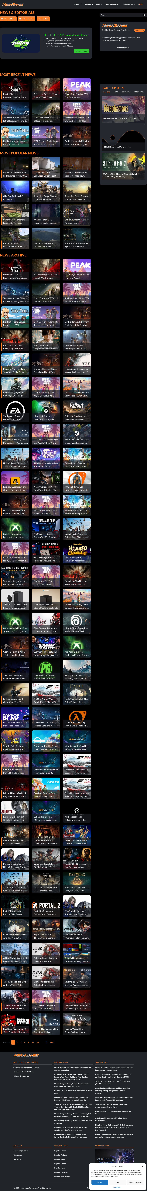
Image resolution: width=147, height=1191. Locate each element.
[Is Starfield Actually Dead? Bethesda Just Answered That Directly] (15, 434)
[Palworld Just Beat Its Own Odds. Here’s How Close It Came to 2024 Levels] (77, 458)
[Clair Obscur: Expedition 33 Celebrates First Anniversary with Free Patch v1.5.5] (46, 882)
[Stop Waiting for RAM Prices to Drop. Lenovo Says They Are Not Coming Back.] (46, 552)
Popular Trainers (60, 1155)
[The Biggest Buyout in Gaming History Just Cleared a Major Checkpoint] (15, 411)
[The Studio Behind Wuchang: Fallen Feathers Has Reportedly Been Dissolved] (77, 929)
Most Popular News (26, 19)
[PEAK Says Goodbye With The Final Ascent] (77, 89)
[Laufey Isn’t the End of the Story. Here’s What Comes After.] (77, 387)
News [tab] (116, 92)
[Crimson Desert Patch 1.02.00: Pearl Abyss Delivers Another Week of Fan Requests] (46, 977)
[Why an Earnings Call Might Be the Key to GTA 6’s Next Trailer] (46, 387)
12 (33, 1042)
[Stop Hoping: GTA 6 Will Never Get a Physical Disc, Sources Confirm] (46, 505)
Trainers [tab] (106, 92)
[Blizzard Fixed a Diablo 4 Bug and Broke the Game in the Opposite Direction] (15, 788)
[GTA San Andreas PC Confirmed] (15, 191)
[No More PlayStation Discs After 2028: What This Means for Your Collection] (46, 529)
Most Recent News (8, 19)
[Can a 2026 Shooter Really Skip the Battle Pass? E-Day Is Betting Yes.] (15, 340)
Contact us (17, 1155)
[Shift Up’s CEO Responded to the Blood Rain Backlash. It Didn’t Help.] (46, 340)
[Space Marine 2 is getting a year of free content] (77, 238)
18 (46, 1042)
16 (38, 1042)
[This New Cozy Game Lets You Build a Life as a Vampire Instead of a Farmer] (46, 458)
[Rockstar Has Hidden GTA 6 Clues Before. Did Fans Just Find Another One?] (77, 112)
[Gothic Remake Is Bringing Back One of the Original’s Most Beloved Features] (77, 136)
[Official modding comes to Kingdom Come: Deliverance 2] (77, 215)
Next (52, 1042)
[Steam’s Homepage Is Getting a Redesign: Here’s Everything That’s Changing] (77, 953)
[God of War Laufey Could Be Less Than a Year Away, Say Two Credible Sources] (77, 599)
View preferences (135, 1182)
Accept (99, 1182)
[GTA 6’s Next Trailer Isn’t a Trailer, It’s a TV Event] (46, 136)
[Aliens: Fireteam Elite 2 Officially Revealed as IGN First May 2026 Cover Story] (15, 835)
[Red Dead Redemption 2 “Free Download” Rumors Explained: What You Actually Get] (15, 1024)
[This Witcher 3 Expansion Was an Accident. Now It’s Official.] (77, 364)
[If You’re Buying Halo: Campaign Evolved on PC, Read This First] (15, 387)
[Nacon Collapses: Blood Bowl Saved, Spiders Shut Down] (46, 482)
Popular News (59, 1168)
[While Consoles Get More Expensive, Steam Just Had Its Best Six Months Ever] (77, 434)
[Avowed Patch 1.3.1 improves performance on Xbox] (46, 215)
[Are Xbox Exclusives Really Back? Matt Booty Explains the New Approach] (77, 647)
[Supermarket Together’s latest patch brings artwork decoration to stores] (15, 215)
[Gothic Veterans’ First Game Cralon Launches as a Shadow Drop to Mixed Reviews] (46, 835)
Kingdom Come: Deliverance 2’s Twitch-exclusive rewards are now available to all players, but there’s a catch (114, 1127)
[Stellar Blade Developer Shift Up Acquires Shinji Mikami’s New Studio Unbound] (77, 977)
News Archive (43, 19)
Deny (118, 1182)
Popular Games (60, 1151)
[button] (143, 1166)
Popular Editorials (61, 1172)
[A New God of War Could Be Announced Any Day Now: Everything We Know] (15, 953)
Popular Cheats (60, 1164)
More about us (123, 47)
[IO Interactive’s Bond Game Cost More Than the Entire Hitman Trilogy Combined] (15, 694)
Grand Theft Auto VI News (23, 1072)
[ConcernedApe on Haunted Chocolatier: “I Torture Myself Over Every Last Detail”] (77, 552)
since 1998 (140, 30)
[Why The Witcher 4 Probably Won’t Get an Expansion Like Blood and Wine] (77, 670)
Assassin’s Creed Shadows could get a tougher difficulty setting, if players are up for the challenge (112, 1090)
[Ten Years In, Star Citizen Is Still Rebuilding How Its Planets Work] (15, 112)
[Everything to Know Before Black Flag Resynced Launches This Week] (77, 529)
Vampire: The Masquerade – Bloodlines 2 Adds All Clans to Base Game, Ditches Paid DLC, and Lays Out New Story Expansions (73, 1106)
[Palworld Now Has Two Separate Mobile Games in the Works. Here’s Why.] (15, 364)
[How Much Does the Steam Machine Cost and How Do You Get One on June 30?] (46, 599)
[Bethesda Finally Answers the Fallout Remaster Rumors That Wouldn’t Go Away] (77, 411)
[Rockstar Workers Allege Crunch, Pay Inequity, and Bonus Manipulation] (15, 482)
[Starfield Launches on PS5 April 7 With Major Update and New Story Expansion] (46, 1024)
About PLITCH (81, 51)
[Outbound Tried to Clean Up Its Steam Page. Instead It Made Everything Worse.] (46, 741)
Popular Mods (59, 1159)
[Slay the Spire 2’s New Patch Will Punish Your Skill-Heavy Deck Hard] (15, 741)
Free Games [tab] (138, 92)
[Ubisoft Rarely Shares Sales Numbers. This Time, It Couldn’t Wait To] (15, 458)
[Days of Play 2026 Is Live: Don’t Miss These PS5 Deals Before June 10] (15, 717)
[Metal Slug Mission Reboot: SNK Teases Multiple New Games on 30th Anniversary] (15, 906)
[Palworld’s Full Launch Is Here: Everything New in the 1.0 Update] (77, 505)
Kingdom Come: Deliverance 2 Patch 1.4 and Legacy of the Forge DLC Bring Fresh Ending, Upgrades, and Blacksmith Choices (71, 1076)
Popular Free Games (62, 1176)
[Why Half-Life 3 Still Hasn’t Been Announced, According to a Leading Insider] (77, 482)
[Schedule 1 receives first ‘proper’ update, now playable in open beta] (77, 167)
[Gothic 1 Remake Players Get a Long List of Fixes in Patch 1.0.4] (46, 364)
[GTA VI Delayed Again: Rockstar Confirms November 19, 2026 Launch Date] (46, 1000)
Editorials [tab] (126, 92)
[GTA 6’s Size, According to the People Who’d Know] (46, 434)
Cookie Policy (117, 1187)
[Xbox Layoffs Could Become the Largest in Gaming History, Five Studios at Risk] (15, 529)
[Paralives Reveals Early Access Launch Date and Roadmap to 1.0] (46, 788)
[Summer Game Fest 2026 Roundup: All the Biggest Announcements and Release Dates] (46, 647)
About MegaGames (20, 1151)
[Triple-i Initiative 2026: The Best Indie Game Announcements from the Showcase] (46, 929)
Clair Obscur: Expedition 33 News (26, 1067)
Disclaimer (17, 1159)
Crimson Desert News (21, 1076)
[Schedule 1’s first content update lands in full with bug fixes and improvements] (15, 167)
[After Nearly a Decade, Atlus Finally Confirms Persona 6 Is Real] (46, 670)
